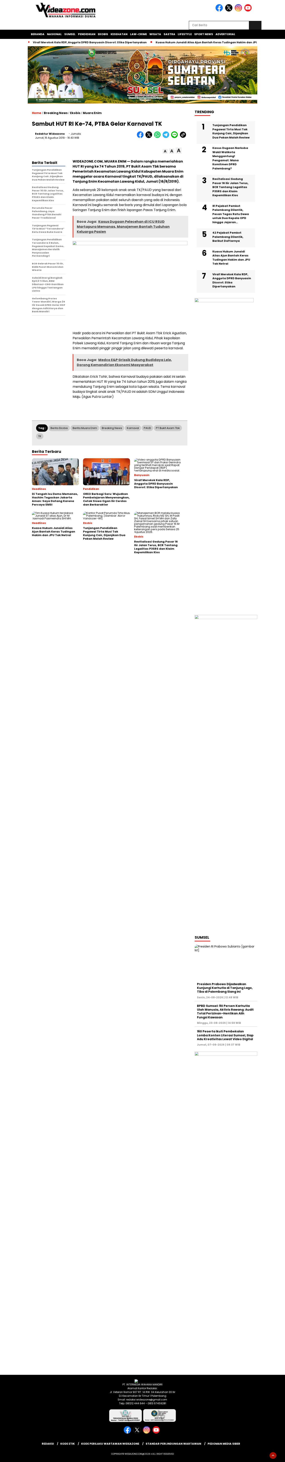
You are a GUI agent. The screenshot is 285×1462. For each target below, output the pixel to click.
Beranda (37, 34)
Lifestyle (185, 34)
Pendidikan (86, 34)
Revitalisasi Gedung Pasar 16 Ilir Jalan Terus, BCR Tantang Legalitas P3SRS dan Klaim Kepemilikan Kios (230, 187)
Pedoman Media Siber (224, 1444)
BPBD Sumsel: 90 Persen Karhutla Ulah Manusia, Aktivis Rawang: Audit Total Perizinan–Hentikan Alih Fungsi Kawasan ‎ (225, 1011)
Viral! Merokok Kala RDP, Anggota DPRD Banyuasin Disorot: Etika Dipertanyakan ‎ (90, 42)
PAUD (147, 428)
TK (39, 436)
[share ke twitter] (149, 137)
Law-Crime (138, 34)
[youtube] (248, 10)
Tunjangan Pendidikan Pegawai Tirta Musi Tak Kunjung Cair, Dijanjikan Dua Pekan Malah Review (231, 131)
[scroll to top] (273, 1455)
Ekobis (103, 34)
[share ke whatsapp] (158, 137)
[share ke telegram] (167, 137)
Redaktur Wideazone (50, 134)
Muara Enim (92, 113)
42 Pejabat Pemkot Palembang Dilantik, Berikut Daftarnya (227, 237)
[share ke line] (175, 137)
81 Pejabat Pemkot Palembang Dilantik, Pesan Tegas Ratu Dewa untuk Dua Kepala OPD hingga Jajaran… (230, 214)
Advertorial (225, 34)
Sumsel (70, 34)
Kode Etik (67, 1444)
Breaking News (56, 113)
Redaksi (48, 1444)
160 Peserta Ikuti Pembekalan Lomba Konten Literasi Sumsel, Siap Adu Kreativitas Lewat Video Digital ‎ (225, 1035)
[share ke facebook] (141, 137)
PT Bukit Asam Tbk (168, 428)
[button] (165, 151)
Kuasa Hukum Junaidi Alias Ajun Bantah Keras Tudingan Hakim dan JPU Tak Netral (214, 42)
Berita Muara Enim (85, 428)
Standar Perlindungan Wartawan (173, 1444)
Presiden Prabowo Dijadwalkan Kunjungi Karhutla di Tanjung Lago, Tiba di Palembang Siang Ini (225, 988)
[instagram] (239, 10)
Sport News (203, 34)
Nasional (54, 34)
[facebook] (220, 10)
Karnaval (133, 428)
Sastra (169, 34)
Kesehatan (119, 34)
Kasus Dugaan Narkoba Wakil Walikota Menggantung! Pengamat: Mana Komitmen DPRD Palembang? (230, 158)
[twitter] (229, 10)
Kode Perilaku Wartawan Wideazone (110, 1444)
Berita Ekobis (59, 428)
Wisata (155, 34)
